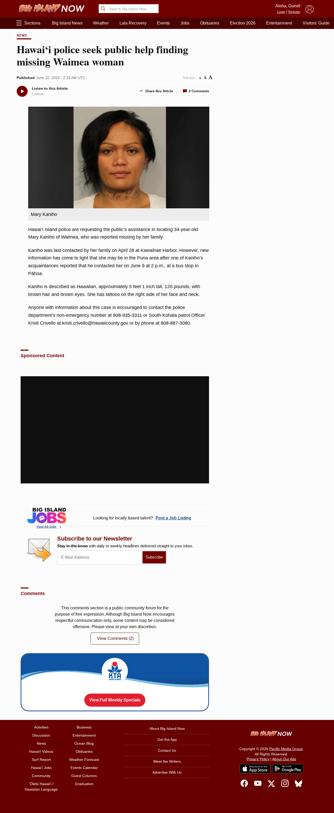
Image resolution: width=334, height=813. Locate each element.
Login (281, 12)
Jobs (185, 23)
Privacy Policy (258, 759)
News (22, 35)
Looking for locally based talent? (142, 518)
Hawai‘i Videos (41, 751)
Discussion (41, 735)
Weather (101, 23)
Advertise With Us (167, 772)
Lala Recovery (133, 23)
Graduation (84, 784)
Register (294, 12)
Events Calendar (84, 768)
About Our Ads (284, 759)
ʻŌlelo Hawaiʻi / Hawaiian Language (41, 786)
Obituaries (209, 23)
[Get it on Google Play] (287, 768)
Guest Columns (84, 776)
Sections (32, 23)
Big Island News (67, 23)
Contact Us (167, 750)
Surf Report (41, 759)
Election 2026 (242, 23)
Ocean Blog (84, 743)
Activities (41, 727)
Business (84, 727)
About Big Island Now (167, 728)
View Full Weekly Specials (114, 700)
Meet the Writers (167, 761)
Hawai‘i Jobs (41, 768)
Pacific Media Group (286, 749)
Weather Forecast (84, 759)
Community (41, 776)
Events (163, 23)
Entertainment (279, 23)
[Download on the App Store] (255, 768)
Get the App (167, 739)
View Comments (115, 638)
